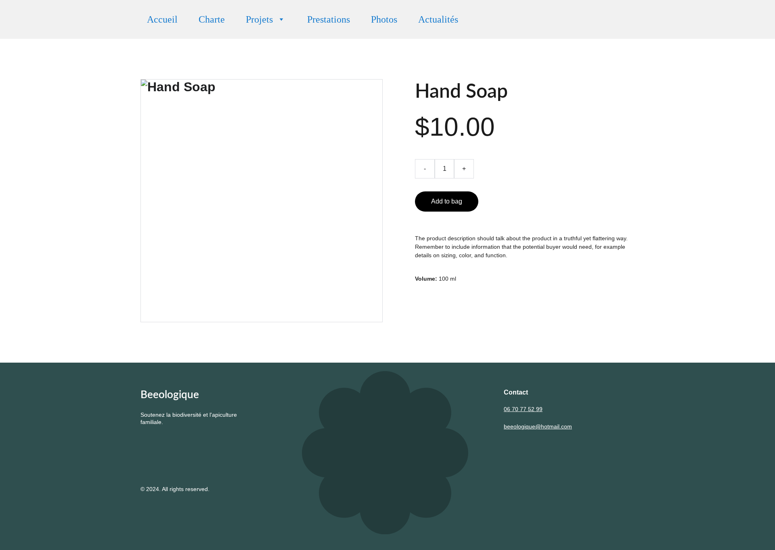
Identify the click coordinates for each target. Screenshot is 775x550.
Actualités (438, 19)
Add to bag (446, 201)
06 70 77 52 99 (523, 409)
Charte (212, 19)
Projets (259, 19)
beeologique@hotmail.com (538, 426)
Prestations (328, 19)
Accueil (162, 19)
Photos (384, 19)
